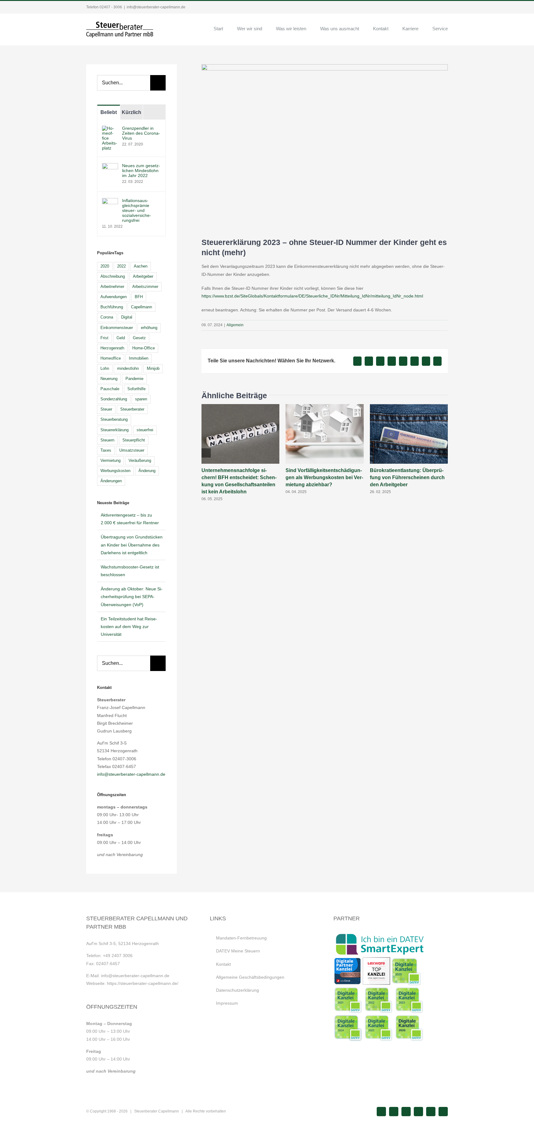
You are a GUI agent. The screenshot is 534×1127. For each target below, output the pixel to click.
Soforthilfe (136, 389)
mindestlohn (128, 368)
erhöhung (149, 328)
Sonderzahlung (113, 399)
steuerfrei (145, 430)
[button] (206, 453)
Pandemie (134, 379)
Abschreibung (112, 276)
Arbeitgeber (143, 276)
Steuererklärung (114, 430)
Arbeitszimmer (145, 287)
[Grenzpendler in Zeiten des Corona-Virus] (110, 129)
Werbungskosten (115, 471)
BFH (139, 297)
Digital (126, 317)
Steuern (107, 440)
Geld (121, 338)
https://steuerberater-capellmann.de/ (142, 983)
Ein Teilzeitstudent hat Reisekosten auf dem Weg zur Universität (129, 626)
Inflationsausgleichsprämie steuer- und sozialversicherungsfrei (136, 210)
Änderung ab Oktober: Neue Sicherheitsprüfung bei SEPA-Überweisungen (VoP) (132, 596)
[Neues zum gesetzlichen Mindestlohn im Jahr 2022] (110, 166)
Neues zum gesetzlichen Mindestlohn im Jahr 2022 (141, 170)
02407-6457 (108, 963)
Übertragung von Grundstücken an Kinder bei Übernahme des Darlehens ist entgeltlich (132, 544)
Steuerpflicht (133, 440)
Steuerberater (132, 409)
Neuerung (108, 379)
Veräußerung (140, 460)
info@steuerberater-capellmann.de (156, 7)
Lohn (104, 368)
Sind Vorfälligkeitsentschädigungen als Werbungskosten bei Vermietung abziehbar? (324, 477)
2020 (104, 266)
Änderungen (111, 481)
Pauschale (109, 389)
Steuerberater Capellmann (156, 1111)
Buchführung (111, 307)
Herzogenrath (112, 348)
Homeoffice (110, 358)
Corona (106, 317)
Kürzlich (131, 112)
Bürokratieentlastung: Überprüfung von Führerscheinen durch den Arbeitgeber (407, 477)
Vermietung (110, 460)
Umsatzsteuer (131, 450)
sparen (141, 399)
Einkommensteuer (116, 328)
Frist (104, 338)
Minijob (153, 368)
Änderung (146, 471)
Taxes (105, 450)
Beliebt (108, 112)
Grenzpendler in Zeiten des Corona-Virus (141, 133)
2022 (121, 266)
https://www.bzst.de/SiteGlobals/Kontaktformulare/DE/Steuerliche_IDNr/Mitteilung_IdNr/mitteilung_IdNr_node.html (312, 295)
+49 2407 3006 (118, 955)
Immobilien (138, 358)
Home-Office (143, 348)
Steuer (106, 409)
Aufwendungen (113, 297)
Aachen (140, 266)
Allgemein (235, 325)
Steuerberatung (114, 419)
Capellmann (141, 307)
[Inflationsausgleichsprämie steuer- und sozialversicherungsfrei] (110, 201)
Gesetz (139, 338)
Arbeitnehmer (112, 287)
